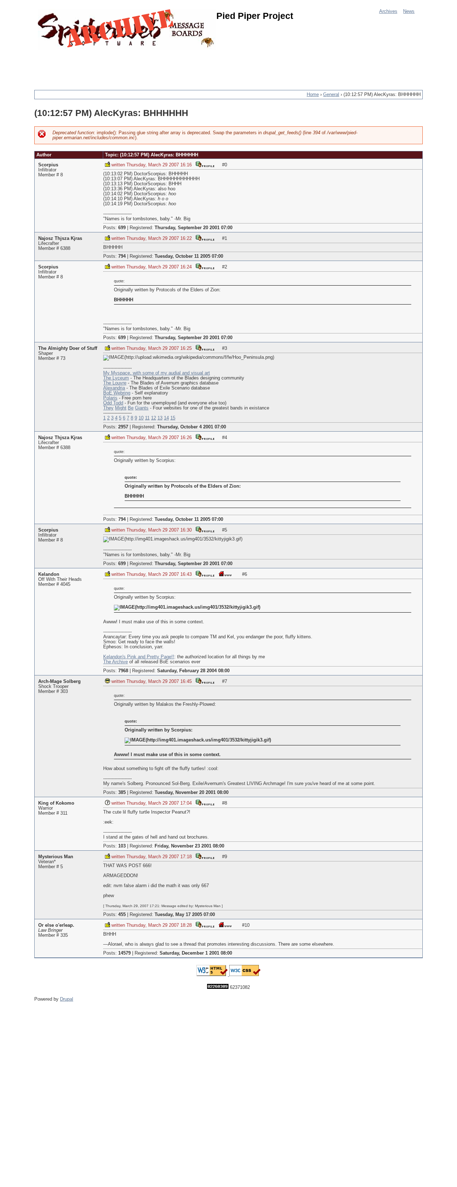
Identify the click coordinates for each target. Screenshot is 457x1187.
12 (153, 418)
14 (166, 418)
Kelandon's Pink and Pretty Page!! (138, 656)
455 (122, 914)
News (409, 11)
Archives (388, 11)
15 (172, 418)
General (331, 94)
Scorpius (48, 164)
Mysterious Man (55, 856)
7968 (123, 670)
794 (122, 256)
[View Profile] (205, 164)
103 (122, 846)
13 (159, 418)
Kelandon (48, 574)
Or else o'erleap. (56, 925)
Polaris (110, 398)
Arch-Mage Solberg (59, 681)
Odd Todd (113, 403)
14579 (124, 953)
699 (122, 227)
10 (141, 418)
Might (120, 408)
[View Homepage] (225, 573)
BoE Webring (116, 393)
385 (122, 792)
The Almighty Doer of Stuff (67, 348)
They (108, 408)
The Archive (115, 661)
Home (313, 94)
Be (131, 408)
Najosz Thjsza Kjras (60, 238)
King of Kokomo (56, 803)
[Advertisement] (164, 66)
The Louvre (114, 383)
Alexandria (114, 388)
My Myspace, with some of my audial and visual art (156, 373)
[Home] (127, 29)
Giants (142, 408)
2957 (123, 426)
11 (147, 418)
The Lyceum (116, 378)
